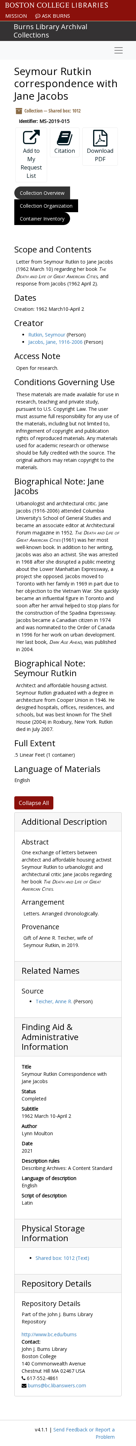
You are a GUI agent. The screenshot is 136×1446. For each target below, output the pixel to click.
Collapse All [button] (34, 803)
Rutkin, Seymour (46, 334)
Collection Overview (42, 193)
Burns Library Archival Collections (50, 31)
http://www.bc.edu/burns (49, 1334)
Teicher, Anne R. (54, 1001)
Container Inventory (42, 218)
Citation (64, 151)
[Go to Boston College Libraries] (56, 5)
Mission (16, 15)
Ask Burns (55, 15)
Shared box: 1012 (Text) (62, 1258)
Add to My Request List (31, 163)
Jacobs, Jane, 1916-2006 (55, 342)
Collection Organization (46, 205)
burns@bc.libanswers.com (57, 1385)
